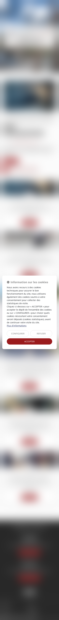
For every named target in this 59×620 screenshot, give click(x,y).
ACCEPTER (29, 341)
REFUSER (41, 333)
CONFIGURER (18, 333)
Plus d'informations (16, 325)
